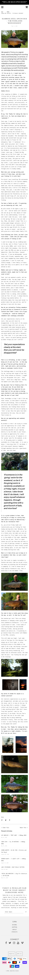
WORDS (8, 11)
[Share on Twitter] (5, 820)
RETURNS (14, 924)
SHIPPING (14, 927)
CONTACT (14, 929)
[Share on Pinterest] (9, 820)
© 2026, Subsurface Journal (12, 970)
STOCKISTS (14, 932)
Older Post (6, 827)
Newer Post (23, 827)
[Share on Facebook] (2, 820)
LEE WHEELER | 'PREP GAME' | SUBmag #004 (13, 835)
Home (2, 11)
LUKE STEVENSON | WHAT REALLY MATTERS (12, 867)
